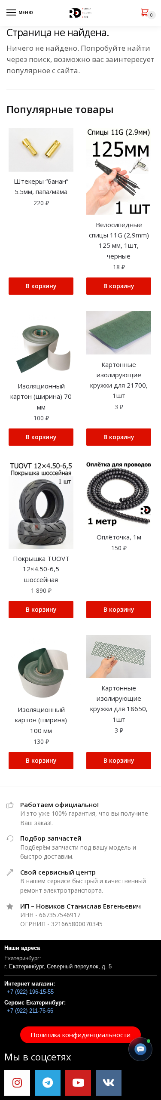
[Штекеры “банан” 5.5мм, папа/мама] (41, 150)
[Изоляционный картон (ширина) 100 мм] (41, 667)
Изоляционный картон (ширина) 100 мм (41, 720)
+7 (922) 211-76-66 (30, 1011)
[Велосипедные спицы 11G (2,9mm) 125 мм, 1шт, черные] (118, 171)
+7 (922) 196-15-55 (30, 992)
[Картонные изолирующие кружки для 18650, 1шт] (118, 656)
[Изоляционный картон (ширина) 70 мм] (41, 343)
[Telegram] (48, 1083)
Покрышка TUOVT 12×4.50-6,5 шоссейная (41, 569)
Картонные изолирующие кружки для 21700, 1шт (119, 380)
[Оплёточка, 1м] (118, 494)
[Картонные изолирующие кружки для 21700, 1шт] (118, 332)
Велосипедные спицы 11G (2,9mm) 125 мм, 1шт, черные (119, 240)
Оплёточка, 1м (119, 537)
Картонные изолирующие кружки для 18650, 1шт (119, 704)
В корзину (41, 286)
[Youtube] (78, 1083)
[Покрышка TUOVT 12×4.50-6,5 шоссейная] (41, 505)
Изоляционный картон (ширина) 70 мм (41, 396)
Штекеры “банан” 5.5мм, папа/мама (41, 186)
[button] (80, 1034)
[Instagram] (17, 1083)
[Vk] (109, 1083)
